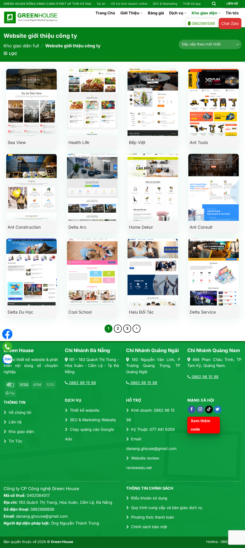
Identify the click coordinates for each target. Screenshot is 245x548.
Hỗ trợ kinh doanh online (129, 4)
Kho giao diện (204, 13)
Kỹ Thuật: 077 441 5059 (153, 429)
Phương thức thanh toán (152, 517)
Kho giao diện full (21, 45)
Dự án (101, 4)
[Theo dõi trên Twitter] (218, 409)
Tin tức (232, 13)
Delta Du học (20, 312)
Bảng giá (156, 13)
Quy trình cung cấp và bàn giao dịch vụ (166, 507)
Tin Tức (15, 441)
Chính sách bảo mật (149, 526)
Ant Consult (201, 227)
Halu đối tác (141, 312)
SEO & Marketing (165, 4)
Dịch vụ (176, 13)
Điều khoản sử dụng (149, 498)
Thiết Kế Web (81, 4)
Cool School (80, 312)
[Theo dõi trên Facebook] (192, 409)
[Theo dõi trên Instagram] (200, 409)
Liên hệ (15, 422)
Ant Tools (199, 142)
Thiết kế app (192, 4)
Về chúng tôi (20, 412)
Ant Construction (24, 227)
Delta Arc (77, 227)
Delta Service (203, 312)
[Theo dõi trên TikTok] (209, 409)
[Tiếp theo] (137, 329)
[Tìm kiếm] (214, 4)
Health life (78, 142)
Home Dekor (141, 227)
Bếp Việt (137, 142)
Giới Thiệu (129, 13)
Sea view (17, 142)
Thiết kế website (84, 410)
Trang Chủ (105, 13)
